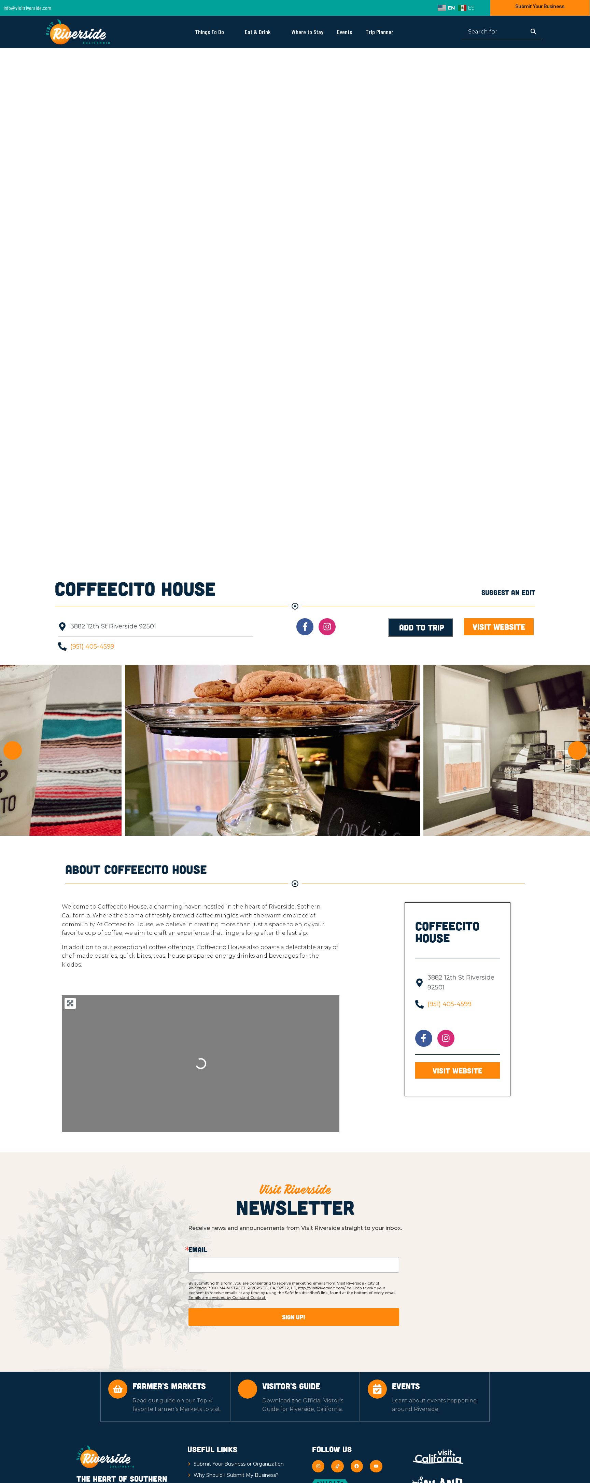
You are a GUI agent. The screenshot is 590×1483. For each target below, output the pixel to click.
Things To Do (209, 32)
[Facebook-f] (304, 626)
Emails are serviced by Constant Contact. (227, 1297)
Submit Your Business (539, 6)
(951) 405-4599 (92, 646)
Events (344, 32)
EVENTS (406, 1386)
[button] (12, 750)
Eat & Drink (258, 32)
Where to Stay (307, 32)
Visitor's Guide (291, 1386)
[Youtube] (376, 1466)
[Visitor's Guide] (247, 1389)
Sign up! (293, 1317)
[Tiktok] (337, 1466)
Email (197, 1249)
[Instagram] (327, 626)
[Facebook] (357, 1466)
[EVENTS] (377, 1389)
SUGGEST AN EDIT (508, 592)
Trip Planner (379, 32)
